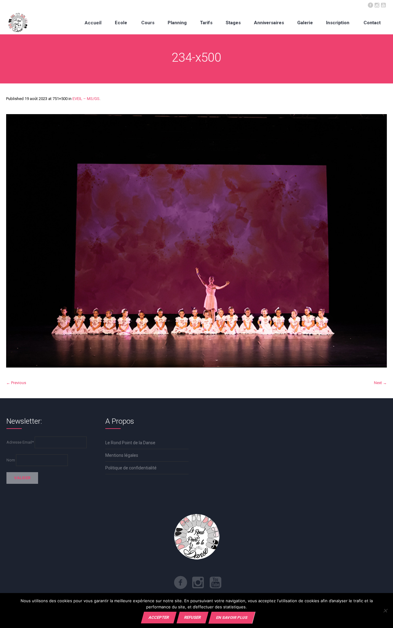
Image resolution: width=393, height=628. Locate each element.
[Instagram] (376, 4)
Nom (10, 460)
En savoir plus (232, 617)
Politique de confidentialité (131, 467)
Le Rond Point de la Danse (130, 442)
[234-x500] (196, 241)
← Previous (16, 382)
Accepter (158, 617)
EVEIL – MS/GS (85, 98)
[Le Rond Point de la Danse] (18, 22)
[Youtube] (383, 4)
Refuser (192, 617)
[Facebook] (370, 4)
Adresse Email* (20, 442)
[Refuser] (385, 610)
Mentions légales (121, 455)
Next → (380, 382)
